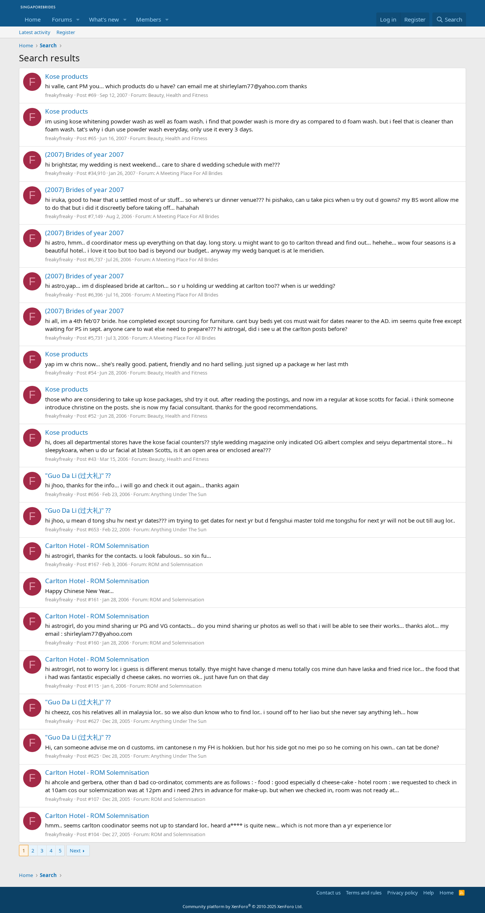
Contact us (328, 892)
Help (428, 892)
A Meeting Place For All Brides (189, 173)
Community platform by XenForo (243, 906)
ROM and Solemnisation (175, 564)
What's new (104, 19)
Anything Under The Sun (179, 494)
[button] (78, 19)
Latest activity (34, 32)
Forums (62, 19)
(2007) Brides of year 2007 (84, 154)
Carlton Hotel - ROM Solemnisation (97, 545)
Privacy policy (402, 892)
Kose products (66, 76)
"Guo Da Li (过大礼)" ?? (78, 475)
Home (33, 19)
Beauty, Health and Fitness (178, 95)
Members (148, 19)
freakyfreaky (59, 95)
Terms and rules (364, 892)
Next (75, 850)
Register (65, 32)
